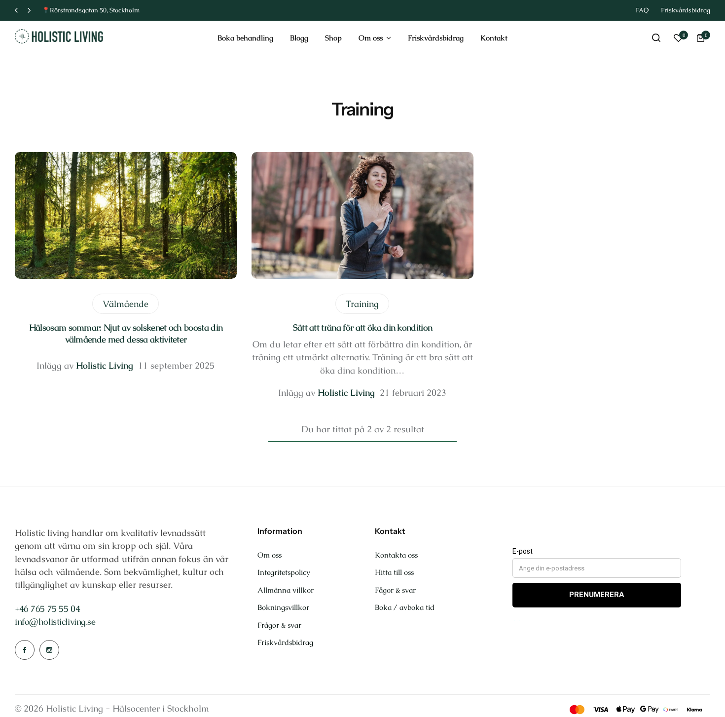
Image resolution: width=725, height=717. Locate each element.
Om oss (371, 37)
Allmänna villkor (285, 590)
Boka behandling (245, 37)
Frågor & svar (279, 625)
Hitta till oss (394, 572)
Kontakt (494, 37)
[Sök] (656, 38)
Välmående (125, 303)
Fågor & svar (395, 590)
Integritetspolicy (283, 572)
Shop (333, 37)
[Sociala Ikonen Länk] (25, 650)
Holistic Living (104, 365)
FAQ (642, 10)
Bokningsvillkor (283, 607)
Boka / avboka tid (405, 607)
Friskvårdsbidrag (685, 10)
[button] (16, 10)
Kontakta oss (396, 555)
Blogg (299, 37)
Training (362, 303)
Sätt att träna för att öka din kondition (363, 327)
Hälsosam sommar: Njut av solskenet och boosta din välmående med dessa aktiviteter (126, 333)
